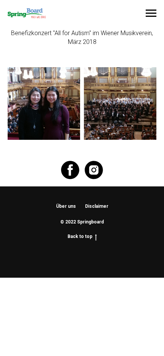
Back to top (80, 236)
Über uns (66, 206)
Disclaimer (96, 206)
